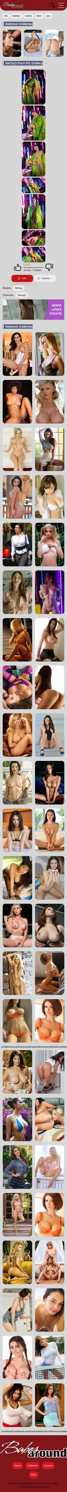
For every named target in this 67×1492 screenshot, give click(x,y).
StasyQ (22, 295)
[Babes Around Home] (13, 5)
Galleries (33, 1465)
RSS (33, 1474)
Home (17, 1465)
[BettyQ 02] (33, 159)
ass (48, 15)
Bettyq (18, 288)
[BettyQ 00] (33, 87)
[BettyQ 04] (33, 212)
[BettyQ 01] (33, 123)
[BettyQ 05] (33, 238)
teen (39, 15)
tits (6, 15)
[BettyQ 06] (33, 254)
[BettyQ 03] (33, 185)
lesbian (16, 15)
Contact (48, 1465)
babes (28, 15)
